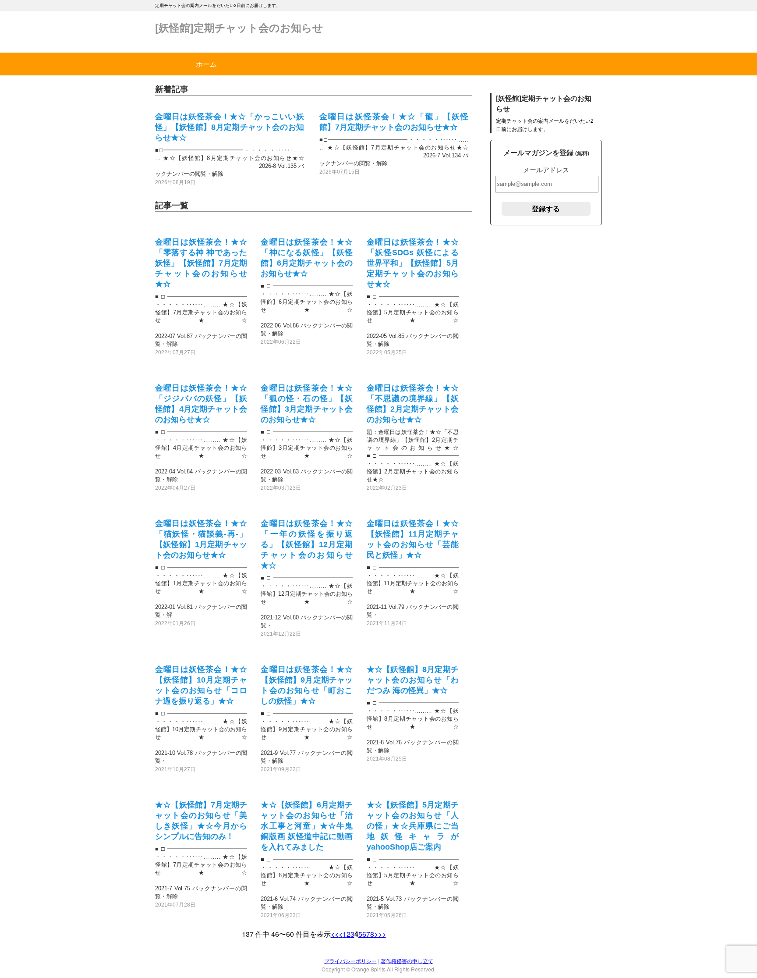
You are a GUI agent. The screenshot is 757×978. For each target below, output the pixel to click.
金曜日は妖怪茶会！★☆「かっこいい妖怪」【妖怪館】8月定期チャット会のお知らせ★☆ (229, 127)
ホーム (206, 64)
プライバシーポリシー (350, 960)
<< (335, 934)
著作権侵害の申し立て (407, 960)
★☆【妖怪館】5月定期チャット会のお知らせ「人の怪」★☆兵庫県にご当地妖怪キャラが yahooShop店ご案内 (413, 825)
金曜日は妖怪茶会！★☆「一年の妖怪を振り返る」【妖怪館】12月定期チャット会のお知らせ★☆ (307, 544)
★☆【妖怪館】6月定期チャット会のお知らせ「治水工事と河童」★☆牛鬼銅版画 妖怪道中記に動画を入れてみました (307, 825)
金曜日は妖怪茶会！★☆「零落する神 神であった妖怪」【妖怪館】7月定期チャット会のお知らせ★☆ (201, 263)
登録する (546, 208)
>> (382, 934)
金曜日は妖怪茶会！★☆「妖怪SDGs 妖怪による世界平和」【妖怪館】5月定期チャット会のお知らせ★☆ (413, 263)
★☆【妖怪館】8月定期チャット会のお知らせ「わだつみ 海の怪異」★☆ (413, 680)
